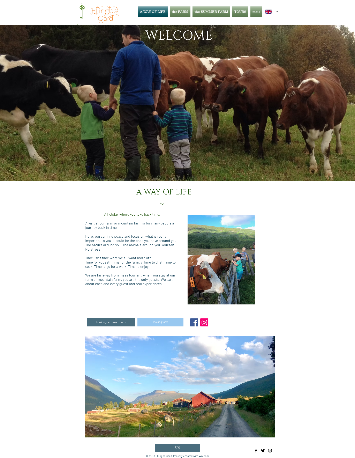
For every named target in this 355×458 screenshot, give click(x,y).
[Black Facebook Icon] (256, 450)
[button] (180, 386)
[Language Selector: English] (271, 11)
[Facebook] (194, 322)
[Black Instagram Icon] (269, 450)
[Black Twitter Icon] (262, 450)
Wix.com (204, 456)
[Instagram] (204, 322)
